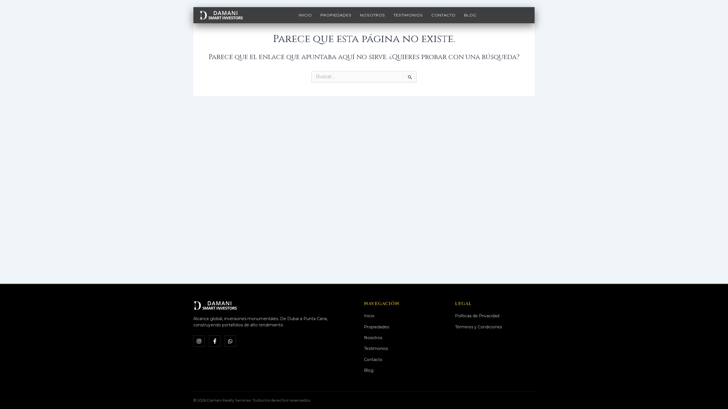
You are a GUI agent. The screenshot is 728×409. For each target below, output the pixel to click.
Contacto (443, 15)
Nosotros (372, 15)
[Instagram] (199, 341)
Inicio (305, 15)
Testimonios (408, 15)
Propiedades (335, 15)
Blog (470, 15)
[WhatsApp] (230, 341)
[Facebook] (214, 341)
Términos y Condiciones (478, 326)
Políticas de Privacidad (477, 315)
